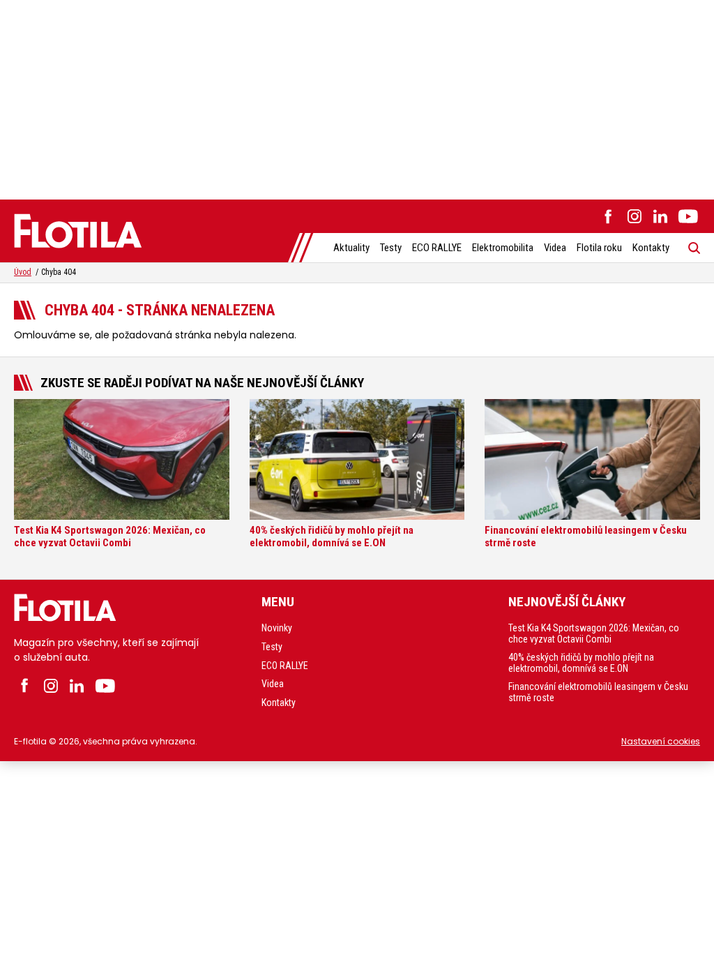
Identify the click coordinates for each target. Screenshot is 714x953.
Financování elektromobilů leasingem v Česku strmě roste (598, 692)
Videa (555, 247)
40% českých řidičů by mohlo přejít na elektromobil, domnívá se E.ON (581, 663)
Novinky (276, 627)
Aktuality (351, 247)
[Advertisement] (357, 97)
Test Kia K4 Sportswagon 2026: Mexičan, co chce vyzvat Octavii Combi (593, 633)
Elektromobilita (502, 247)
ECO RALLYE (437, 247)
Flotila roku (599, 247)
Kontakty (650, 247)
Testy (391, 247)
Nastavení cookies (660, 741)
